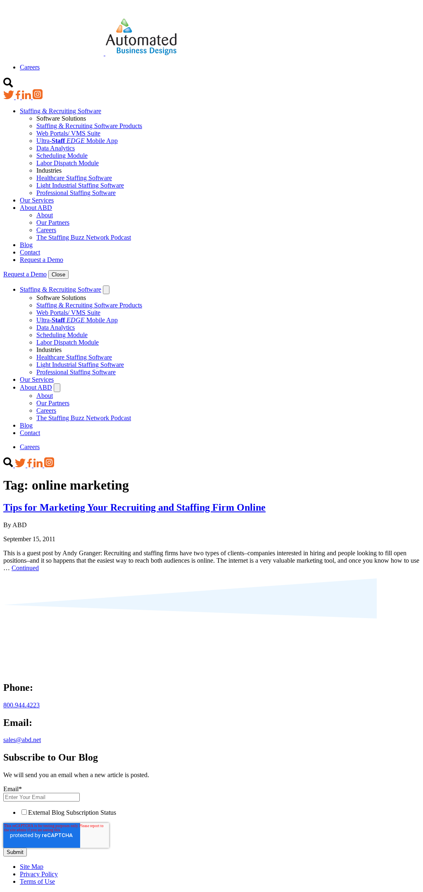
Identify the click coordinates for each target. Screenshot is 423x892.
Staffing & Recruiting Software (60, 110)
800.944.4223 (21, 705)
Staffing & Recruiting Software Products (89, 125)
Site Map (31, 866)
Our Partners (52, 222)
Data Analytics (55, 148)
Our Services (37, 200)
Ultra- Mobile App (77, 140)
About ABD (36, 207)
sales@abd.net (22, 739)
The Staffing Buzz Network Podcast (83, 237)
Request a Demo (41, 259)
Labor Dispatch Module (67, 163)
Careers (30, 67)
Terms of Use (37, 881)
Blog (26, 244)
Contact (30, 252)
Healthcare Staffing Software (74, 177)
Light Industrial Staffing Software (80, 185)
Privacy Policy (39, 874)
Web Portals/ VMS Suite (68, 133)
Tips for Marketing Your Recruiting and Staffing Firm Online (134, 507)
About (44, 215)
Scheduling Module (62, 155)
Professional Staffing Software (76, 192)
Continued (25, 567)
